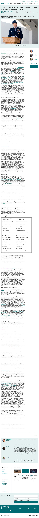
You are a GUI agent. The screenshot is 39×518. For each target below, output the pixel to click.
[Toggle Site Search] (37, 3)
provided (20, 70)
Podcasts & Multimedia (16, 3)
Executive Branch (4, 481)
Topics (11, 3)
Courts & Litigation (4, 473)
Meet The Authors (33, 63)
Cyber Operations (9, 179)
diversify (10, 346)
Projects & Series (24, 3)
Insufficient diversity (18, 346)
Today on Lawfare (21, 500)
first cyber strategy (21, 67)
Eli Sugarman (35, 59)
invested (17, 68)
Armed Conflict (4, 469)
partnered (12, 71)
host (2, 73)
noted (11, 55)
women (4, 346)
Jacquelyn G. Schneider (9, 11)
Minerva (22, 168)
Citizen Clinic (19, 314)
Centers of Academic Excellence (16, 179)
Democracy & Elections (5, 479)
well (11, 108)
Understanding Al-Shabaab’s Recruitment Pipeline (17, 475)
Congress (3, 471)
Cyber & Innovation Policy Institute (6, 383)
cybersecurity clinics (4, 316)
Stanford (23, 305)
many (4, 203)
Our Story (35, 508)
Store (32, 1)
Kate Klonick (31, 475)
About (34, 3)
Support (28, 1)
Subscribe (23, 1)
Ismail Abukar (15, 477)
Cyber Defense (3, 179)
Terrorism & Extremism (5, 491)
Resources (30, 3)
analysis (2, 290)
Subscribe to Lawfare (34, 66)
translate (5, 340)
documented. (14, 108)
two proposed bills (5, 78)
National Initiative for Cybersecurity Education (11, 183)
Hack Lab (2, 308)
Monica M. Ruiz (3, 11)
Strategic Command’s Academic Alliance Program (8, 385)
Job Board (28, 508)
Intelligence (3, 486)
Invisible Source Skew (33, 474)
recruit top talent (3, 53)
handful (8, 169)
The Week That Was (25, 474)
